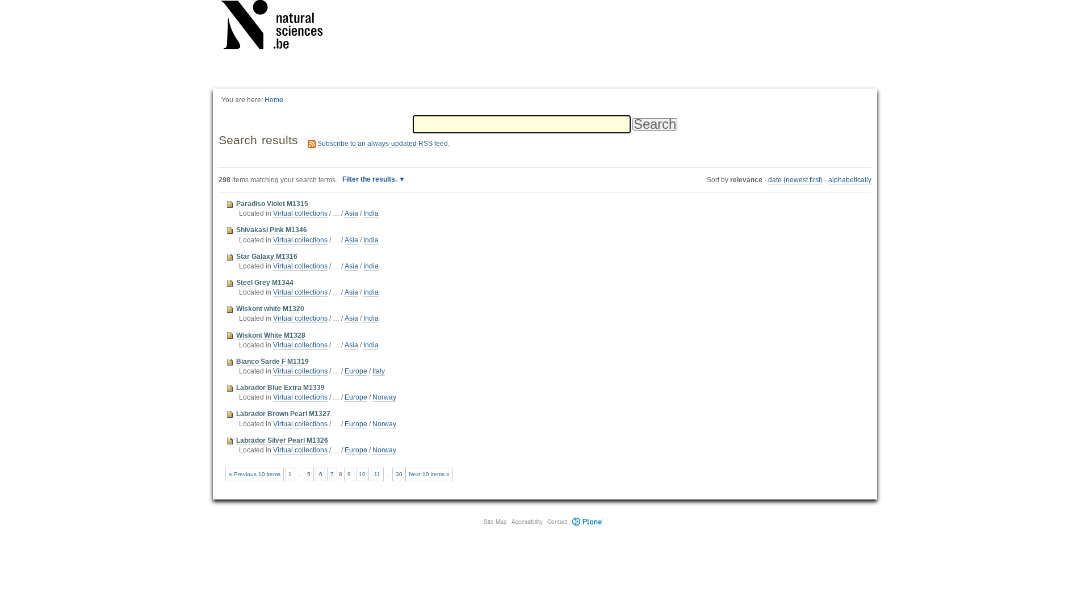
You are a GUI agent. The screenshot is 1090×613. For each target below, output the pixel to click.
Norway (384, 397)
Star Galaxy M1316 (266, 257)
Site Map (495, 522)
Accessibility (527, 522)
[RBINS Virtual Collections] (279, 26)
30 (399, 474)
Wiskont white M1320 (270, 309)
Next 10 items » (429, 474)
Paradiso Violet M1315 (272, 204)
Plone (588, 522)
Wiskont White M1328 (270, 335)
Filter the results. (370, 179)
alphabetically (849, 180)
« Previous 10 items (254, 474)
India (371, 213)
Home (274, 99)
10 (362, 474)
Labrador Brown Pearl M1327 (283, 414)
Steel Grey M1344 (265, 283)
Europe (356, 371)
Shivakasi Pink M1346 (271, 230)
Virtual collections (300, 213)
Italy (378, 371)
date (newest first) (795, 180)
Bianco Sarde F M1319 (272, 362)
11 (377, 474)
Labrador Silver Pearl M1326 (282, 440)
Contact (557, 522)
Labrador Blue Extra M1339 (280, 388)
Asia (351, 213)
